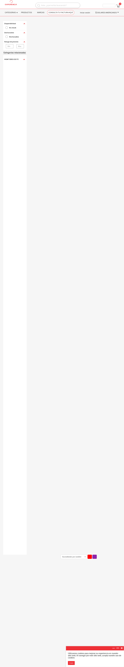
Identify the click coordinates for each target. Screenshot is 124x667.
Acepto (71, 663)
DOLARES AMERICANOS (106, 13)
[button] (74, 557)
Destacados (14, 37)
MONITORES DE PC (11, 59)
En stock (12, 28)
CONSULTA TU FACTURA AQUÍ (61, 12)
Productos (26, 12)
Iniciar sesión (85, 13)
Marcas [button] (40, 12)
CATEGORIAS (10, 12)
